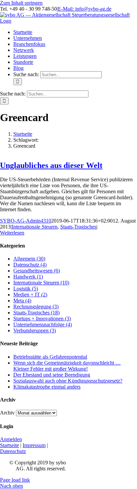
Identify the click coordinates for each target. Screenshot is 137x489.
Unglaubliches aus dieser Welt (51, 165)
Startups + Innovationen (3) (42, 318)
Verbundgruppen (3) (34, 330)
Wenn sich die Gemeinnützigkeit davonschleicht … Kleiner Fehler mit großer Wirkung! (67, 366)
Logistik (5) (25, 288)
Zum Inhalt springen (21, 3)
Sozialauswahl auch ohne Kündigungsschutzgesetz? (67, 381)
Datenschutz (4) (30, 264)
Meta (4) (22, 300)
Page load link (15, 480)
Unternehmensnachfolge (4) (42, 324)
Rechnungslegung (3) (36, 306)
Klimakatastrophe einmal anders (46, 387)
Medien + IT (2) (30, 294)
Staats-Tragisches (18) (36, 312)
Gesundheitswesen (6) (36, 270)
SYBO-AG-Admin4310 (25, 221)
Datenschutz (13, 451)
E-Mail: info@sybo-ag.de (84, 9)
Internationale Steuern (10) (41, 282)
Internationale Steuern (35, 227)
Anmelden (11, 439)
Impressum (34, 445)
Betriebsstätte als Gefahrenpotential (50, 357)
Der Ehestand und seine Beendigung (51, 375)
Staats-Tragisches (78, 227)
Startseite (9, 445)
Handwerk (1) (28, 276)
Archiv (7, 412)
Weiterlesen (12, 233)
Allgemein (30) (29, 258)
